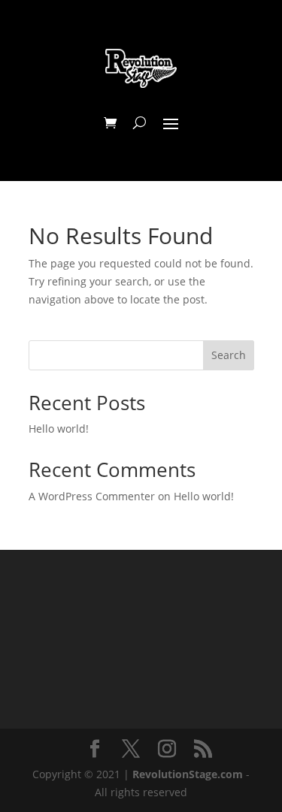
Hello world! (59, 428)
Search (228, 355)
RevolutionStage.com (187, 774)
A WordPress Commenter (92, 496)
